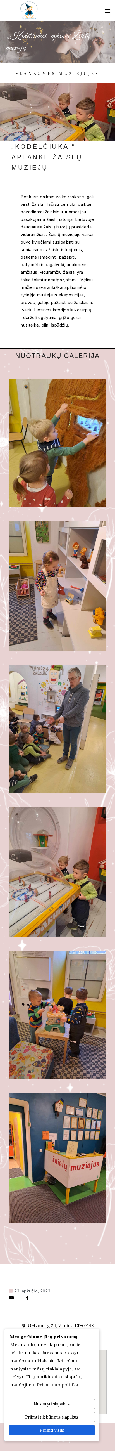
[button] (107, 10)
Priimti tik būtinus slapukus (51, 1417)
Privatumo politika (57, 1385)
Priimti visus (52, 1430)
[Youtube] (11, 1298)
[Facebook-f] (27, 1298)
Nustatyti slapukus (52, 1404)
